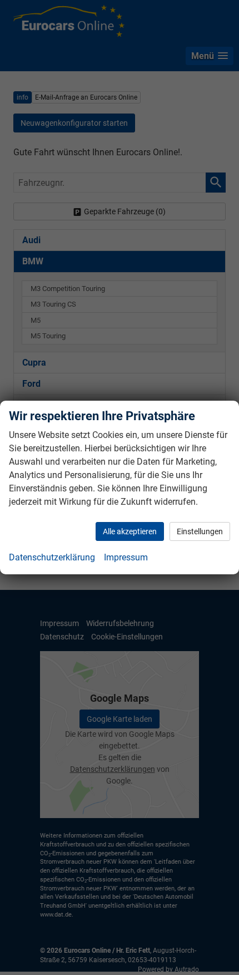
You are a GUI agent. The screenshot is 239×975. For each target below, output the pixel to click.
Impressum (126, 557)
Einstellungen (200, 531)
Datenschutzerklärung (52, 557)
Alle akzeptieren (130, 531)
